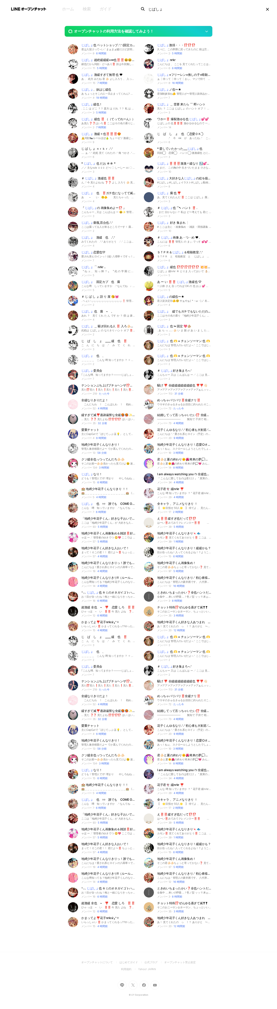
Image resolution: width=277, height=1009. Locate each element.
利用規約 (129, 969)
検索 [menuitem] (87, 8)
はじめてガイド (131, 962)
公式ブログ (154, 962)
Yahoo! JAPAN (147, 969)
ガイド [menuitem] (106, 8)
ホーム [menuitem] (68, 8)
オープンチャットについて (100, 962)
